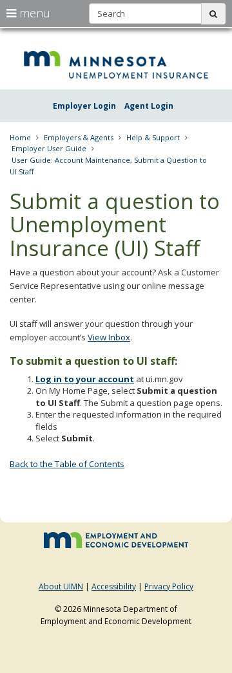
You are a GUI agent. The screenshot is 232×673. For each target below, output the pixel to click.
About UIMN (61, 586)
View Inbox (109, 337)
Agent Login (148, 105)
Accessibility (114, 586)
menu (33, 13)
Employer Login (84, 105)
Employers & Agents (78, 137)
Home (20, 137)
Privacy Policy (168, 586)
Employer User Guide (49, 148)
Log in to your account (84, 379)
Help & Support (153, 137)
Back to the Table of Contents (67, 464)
